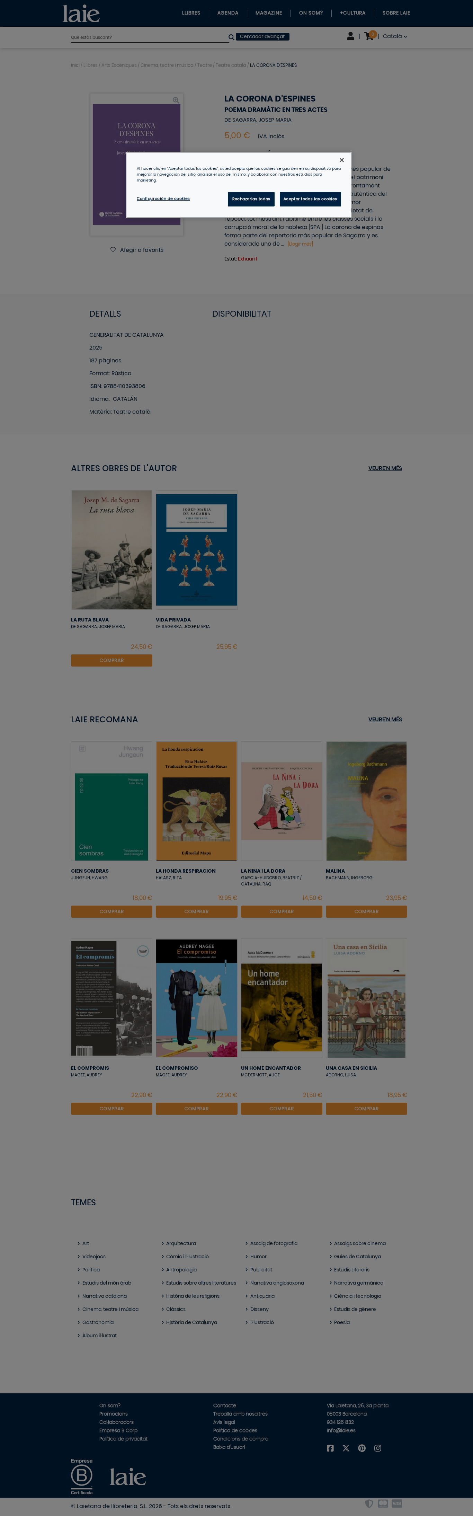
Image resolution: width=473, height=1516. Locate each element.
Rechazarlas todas (251, 199)
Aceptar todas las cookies (310, 199)
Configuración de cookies (163, 199)
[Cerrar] (341, 160)
